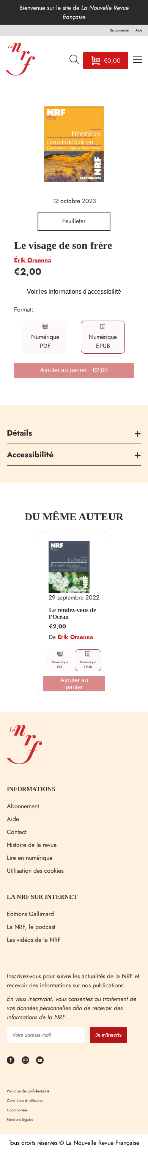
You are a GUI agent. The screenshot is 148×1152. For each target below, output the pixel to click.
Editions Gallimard (30, 914)
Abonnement (23, 806)
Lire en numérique (29, 857)
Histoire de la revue (32, 844)
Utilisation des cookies (35, 870)
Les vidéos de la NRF (34, 939)
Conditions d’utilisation (25, 1100)
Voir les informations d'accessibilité (74, 291)
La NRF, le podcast (31, 926)
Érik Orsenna (32, 260)
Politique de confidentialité (28, 1091)
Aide (13, 819)
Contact (17, 832)
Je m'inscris (108, 1035)
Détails (19, 433)
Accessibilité (30, 454)
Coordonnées (17, 1110)
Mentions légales (20, 1119)
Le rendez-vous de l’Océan (72, 613)
